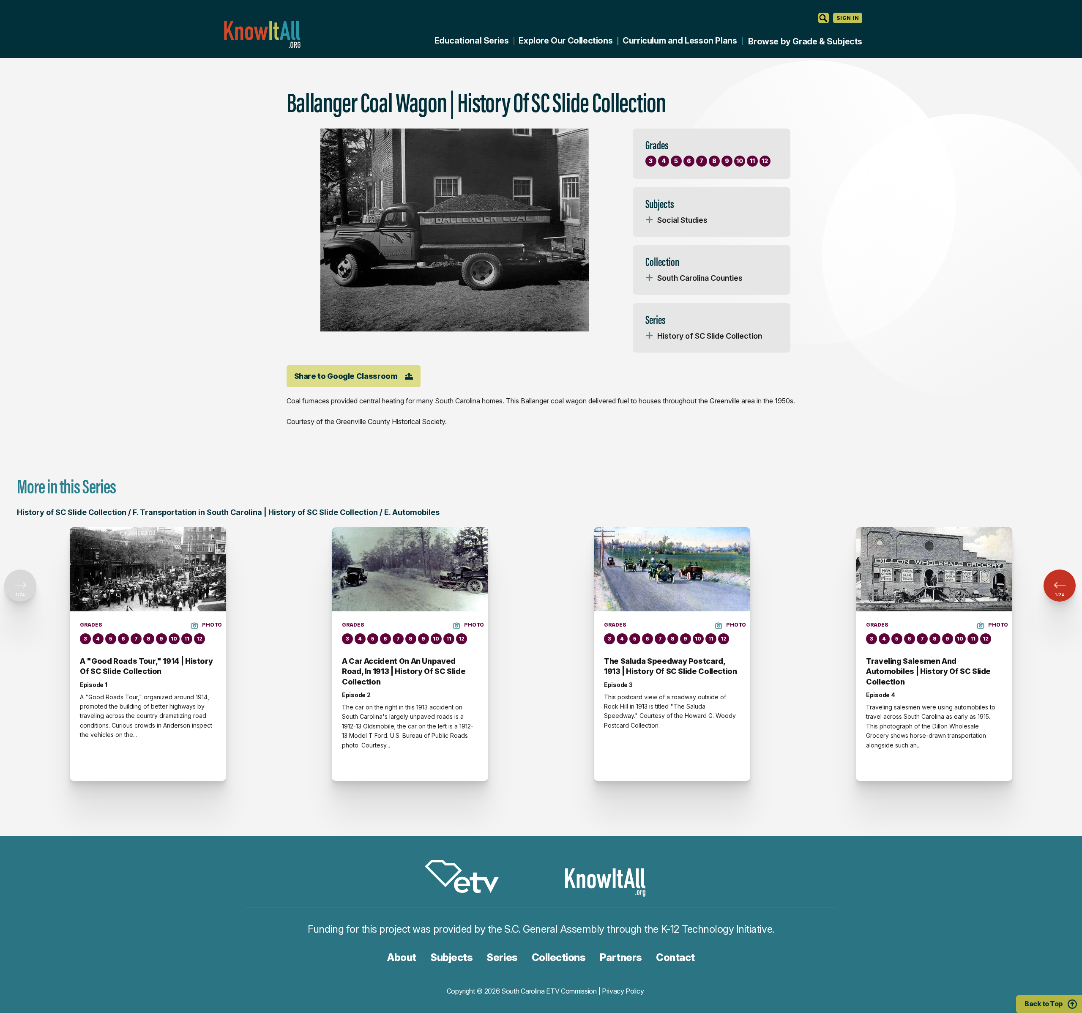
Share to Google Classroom (346, 376)
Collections (559, 957)
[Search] (823, 18)
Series (501, 957)
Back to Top (1044, 1003)
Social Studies (682, 220)
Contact (675, 957)
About (401, 957)
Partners (621, 957)
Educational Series (471, 41)
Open (649, 220)
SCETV (466, 878)
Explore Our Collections (565, 41)
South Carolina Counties (700, 278)
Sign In (847, 18)
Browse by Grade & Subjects (805, 41)
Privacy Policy (623, 991)
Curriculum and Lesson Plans (680, 41)
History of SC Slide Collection (709, 335)
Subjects (451, 957)
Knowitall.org (262, 34)
